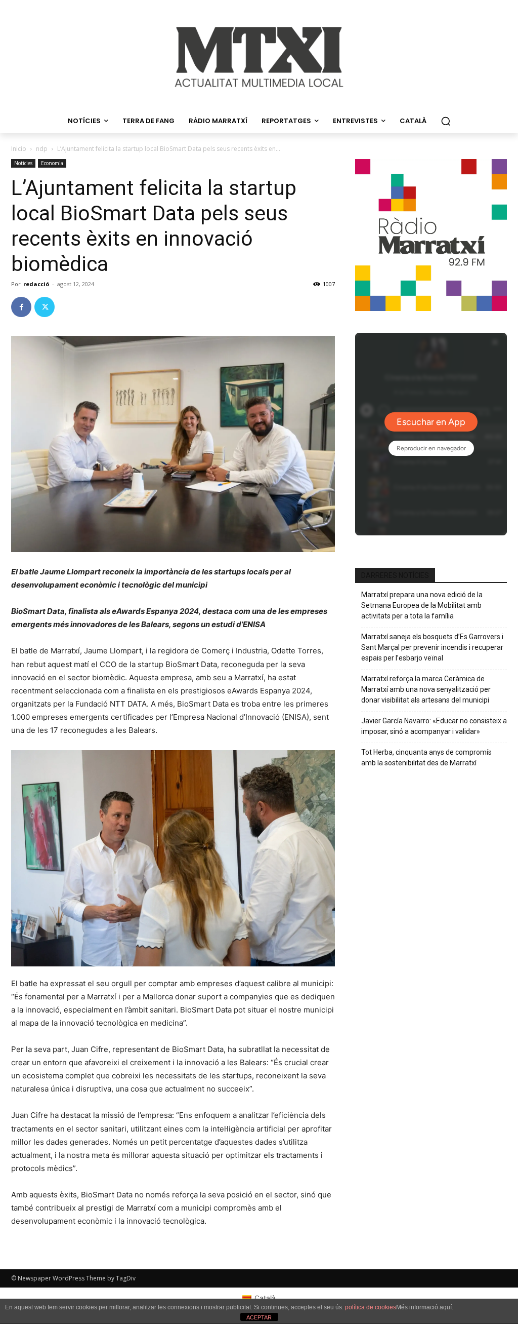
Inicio (18, 148)
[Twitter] (44, 307)
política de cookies (370, 1307)
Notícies (23, 163)
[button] (446, 121)
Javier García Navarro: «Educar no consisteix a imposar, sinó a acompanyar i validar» (434, 726)
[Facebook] (21, 307)
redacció (36, 284)
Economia (52, 163)
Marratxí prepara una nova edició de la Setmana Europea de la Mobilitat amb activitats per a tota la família (422, 605)
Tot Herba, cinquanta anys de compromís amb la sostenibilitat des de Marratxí (426, 757)
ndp (42, 148)
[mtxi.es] (259, 57)
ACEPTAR (259, 1317)
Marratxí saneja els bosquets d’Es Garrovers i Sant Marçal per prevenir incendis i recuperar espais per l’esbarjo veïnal (432, 647)
